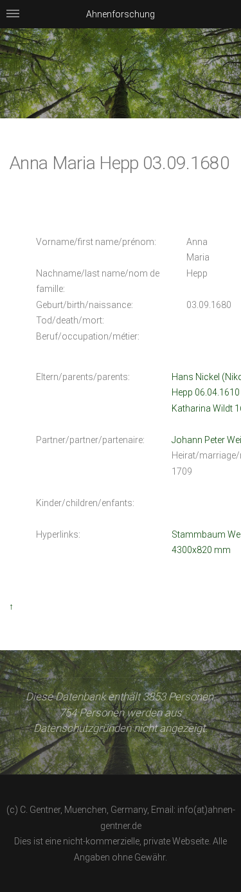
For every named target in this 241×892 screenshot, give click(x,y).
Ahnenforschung (120, 14)
